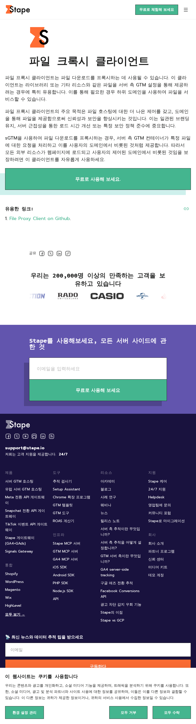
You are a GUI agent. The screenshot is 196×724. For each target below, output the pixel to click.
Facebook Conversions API (120, 593)
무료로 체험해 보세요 (156, 9)
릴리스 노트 (110, 521)
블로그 (106, 489)
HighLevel (13, 605)
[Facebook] (8, 436)
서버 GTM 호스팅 (19, 481)
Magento (12, 589)
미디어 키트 (157, 567)
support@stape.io (24, 448)
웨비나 (106, 505)
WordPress (14, 581)
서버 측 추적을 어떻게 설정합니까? (121, 545)
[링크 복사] (68, 254)
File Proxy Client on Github (39, 218)
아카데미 (108, 481)
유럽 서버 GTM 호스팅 (23, 489)
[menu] (186, 10)
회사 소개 (156, 543)
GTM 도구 (61, 513)
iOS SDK (60, 567)
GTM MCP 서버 (65, 551)
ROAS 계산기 (63, 521)
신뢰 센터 (156, 559)
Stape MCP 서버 (66, 543)
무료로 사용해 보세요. (98, 179)
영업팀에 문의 (159, 505)
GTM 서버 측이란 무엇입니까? (121, 558)
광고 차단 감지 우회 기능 (121, 604)
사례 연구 (108, 497)
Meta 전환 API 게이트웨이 (25, 500)
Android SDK (64, 575)
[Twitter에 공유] (50, 254)
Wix (8, 597)
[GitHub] (34, 436)
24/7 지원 (157, 489)
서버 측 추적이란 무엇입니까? (120, 531)
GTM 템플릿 (63, 505)
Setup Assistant (66, 489)
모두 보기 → (15, 614)
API (55, 599)
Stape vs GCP (112, 620)
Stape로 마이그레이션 (166, 521)
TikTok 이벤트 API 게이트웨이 (26, 527)
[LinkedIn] (43, 436)
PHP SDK (60, 583)
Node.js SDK (63, 591)
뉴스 (104, 513)
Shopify (11, 574)
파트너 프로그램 (161, 551)
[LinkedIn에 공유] (59, 254)
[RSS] (51, 436)
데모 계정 (156, 575)
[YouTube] (25, 436)
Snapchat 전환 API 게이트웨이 (25, 513)
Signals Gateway (19, 551)
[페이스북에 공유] (42, 254)
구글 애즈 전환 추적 (117, 583)
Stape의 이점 (112, 612)
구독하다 (98, 666)
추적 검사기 (62, 481)
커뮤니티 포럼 (159, 513)
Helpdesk (156, 497)
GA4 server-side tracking (115, 572)
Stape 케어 (157, 481)
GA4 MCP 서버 (65, 559)
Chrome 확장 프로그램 (71, 497)
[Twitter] (17, 436)
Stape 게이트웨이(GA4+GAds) (19, 540)
